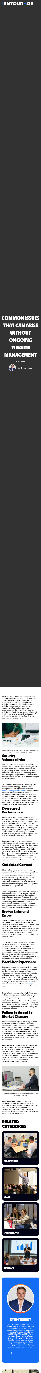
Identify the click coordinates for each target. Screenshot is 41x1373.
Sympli (18, 1336)
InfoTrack (29, 1336)
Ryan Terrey (26, 368)
